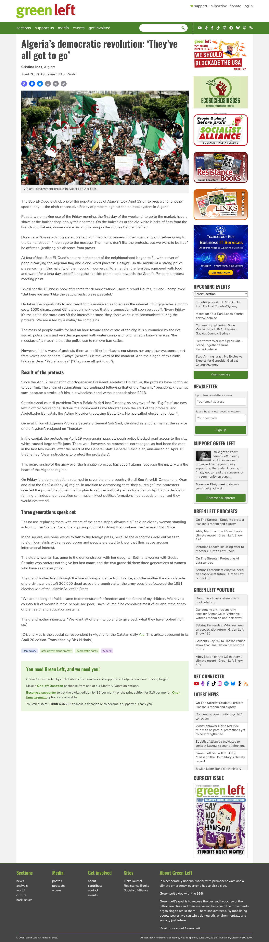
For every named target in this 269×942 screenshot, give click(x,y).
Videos (56, 890)
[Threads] (239, 683)
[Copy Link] (64, 84)
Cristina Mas (31, 67)
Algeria (107, 651)
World (71, 74)
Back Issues (24, 900)
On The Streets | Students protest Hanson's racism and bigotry (220, 522)
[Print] (48, 84)
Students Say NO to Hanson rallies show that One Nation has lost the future (220, 645)
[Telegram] (226, 683)
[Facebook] (32, 84)
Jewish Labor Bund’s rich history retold (218, 759)
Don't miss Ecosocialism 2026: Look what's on (217, 600)
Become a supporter (41, 692)
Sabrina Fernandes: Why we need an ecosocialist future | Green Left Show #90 (220, 574)
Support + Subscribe (210, 6)
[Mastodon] (24, 84)
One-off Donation (50, 686)
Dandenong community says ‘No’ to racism (219, 705)
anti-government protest (56, 651)
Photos (57, 881)
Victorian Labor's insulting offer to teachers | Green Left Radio (220, 549)
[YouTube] (196, 683)
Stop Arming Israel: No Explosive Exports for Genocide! (219, 358)
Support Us (44, 28)
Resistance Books (136, 886)
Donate (235, 6)
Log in (248, 6)
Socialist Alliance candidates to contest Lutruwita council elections (220, 732)
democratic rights (87, 651)
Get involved (99, 28)
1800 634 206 (60, 704)
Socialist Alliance (136, 890)
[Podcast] (203, 683)
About (92, 881)
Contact (93, 890)
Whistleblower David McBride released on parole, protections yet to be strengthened (220, 718)
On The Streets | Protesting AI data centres (217, 560)
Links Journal (133, 881)
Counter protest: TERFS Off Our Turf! (218, 304)
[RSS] (246, 683)
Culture (21, 895)
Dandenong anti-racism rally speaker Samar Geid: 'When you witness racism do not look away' (219, 614)
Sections (23, 28)
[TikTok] (214, 683)
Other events (220, 375)
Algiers (49, 67)
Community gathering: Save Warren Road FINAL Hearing (216, 327)
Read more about (180, 928)
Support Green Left (214, 443)
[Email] (56, 84)
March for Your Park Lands (214, 314)
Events (79, 28)
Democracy (29, 651)
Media (63, 28)
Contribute (95, 886)
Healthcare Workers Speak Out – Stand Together (219, 343)
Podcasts (58, 886)
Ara (142, 634)
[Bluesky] (40, 84)
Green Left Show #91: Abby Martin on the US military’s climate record (220, 745)
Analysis (22, 886)
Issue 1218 (55, 74)
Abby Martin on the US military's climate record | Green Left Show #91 (219, 535)
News (20, 881)
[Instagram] (220, 683)
